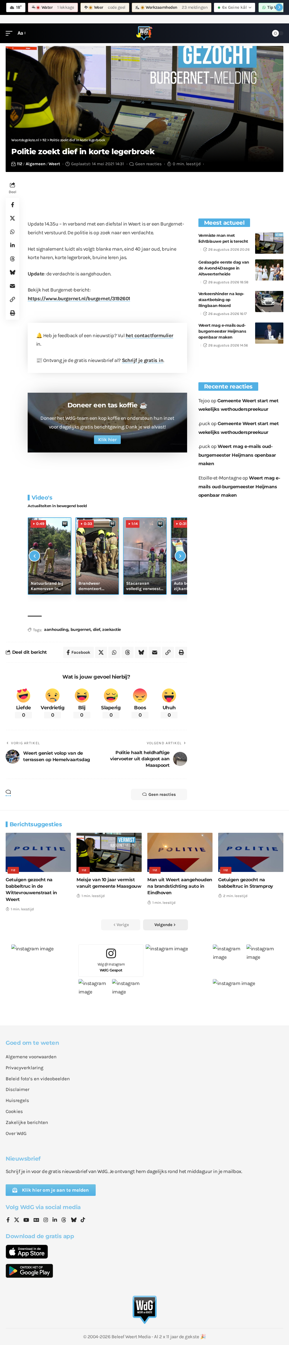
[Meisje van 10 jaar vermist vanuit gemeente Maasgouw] (109, 852)
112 (19, 163)
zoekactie (111, 629)
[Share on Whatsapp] (12, 231)
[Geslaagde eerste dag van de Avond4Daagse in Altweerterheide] (269, 270)
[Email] (12, 286)
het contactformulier (149, 335)
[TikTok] (83, 1220)
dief (96, 629)
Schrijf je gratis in (142, 360)
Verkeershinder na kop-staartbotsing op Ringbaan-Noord (221, 299)
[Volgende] (180, 556)
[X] (16, 1220)
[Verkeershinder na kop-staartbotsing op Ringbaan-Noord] (269, 301)
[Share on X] (12, 218)
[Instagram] (46, 1220)
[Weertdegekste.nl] (144, 33)
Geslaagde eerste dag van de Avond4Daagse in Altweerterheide (223, 268)
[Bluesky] (73, 1220)
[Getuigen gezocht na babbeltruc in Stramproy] (250, 852)
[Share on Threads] (12, 259)
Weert (54, 163)
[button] (10, 33)
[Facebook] (8, 1220)
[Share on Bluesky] (12, 272)
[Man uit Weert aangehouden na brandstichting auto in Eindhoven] (180, 852)
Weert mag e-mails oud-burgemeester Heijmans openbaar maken (222, 331)
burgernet (81, 629)
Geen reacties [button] (162, 794)
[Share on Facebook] (12, 204)
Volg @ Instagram (111, 967)
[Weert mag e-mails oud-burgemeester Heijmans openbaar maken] (269, 333)
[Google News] (36, 1220)
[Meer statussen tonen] (279, 7)
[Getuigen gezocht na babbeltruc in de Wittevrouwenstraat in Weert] (38, 852)
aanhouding (56, 629)
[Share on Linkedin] (12, 245)
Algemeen (35, 163)
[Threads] (63, 1220)
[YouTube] (26, 1220)
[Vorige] (34, 556)
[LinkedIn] (55, 1220)
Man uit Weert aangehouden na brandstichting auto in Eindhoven (179, 886)
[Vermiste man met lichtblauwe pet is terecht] (269, 243)
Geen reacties (148, 163)
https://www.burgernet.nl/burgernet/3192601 (79, 298)
